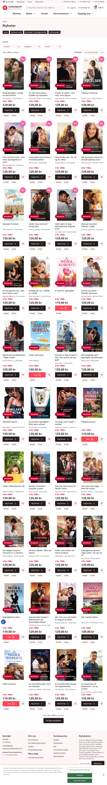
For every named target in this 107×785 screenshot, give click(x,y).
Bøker (29, 13)
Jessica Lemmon (71, 98)
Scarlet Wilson (17, 98)
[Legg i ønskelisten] (23, 110)
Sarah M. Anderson (88, 230)
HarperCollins (39, 2)
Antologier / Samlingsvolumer (35, 32)
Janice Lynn (59, 363)
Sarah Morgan (34, 360)
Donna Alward (86, 163)
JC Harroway (18, 361)
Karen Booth (45, 230)
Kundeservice (21, 2)
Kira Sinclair (42, 427)
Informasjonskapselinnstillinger (79, 770)
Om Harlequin (33, 740)
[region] (53, 775)
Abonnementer (61, 13)
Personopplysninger (35, 750)
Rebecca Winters (8, 492)
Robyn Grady (85, 98)
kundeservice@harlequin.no (12, 748)
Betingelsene (58, 743)
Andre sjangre (54, 32)
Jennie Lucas (33, 163)
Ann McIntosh (71, 232)
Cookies (30, 746)
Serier (6, 32)
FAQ (55, 746)
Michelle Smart (98, 163)
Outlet (44, 13)
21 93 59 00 (7, 742)
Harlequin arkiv (16, 32)
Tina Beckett (71, 163)
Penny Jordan (33, 492)
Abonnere (98, 763)
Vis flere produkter (53, 720)
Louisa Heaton (100, 492)
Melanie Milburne (9, 165)
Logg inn (73, 8)
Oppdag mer (84, 13)
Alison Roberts (60, 163)
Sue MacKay (7, 98)
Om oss (30, 2)
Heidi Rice (84, 623)
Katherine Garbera (35, 98)
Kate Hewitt (7, 427)
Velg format (9, 110)
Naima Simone (70, 689)
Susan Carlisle (86, 692)
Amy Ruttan (68, 363)
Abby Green (85, 361)
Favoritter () (85, 8)
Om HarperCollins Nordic (37, 743)
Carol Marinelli (60, 232)
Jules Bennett (59, 98)
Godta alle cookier (80, 781)
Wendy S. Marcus (87, 492)
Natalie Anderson (23, 165)
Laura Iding (18, 229)
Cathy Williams (97, 98)
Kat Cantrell (47, 98)
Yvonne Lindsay (34, 230)
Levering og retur (60, 753)
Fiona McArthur (34, 296)
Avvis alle (80, 775)
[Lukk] (103, 775)
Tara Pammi (21, 296)
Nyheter (17, 13)
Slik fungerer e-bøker (61, 750)
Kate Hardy (85, 558)
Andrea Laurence (35, 625)
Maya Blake (43, 163)
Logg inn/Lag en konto (35, 757)
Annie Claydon (19, 556)
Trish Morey (94, 623)
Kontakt (56, 740)
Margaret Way (20, 492)
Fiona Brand (59, 689)
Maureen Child (60, 492)
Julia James (43, 492)
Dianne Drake (95, 558)
